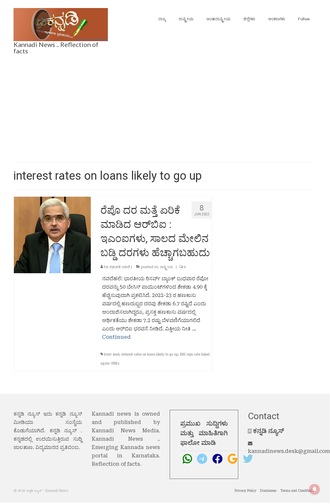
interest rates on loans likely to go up (149, 354)
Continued (116, 337)
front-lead (111, 354)
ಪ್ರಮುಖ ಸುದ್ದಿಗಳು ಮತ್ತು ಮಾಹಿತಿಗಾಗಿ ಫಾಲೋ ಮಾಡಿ (204, 432)
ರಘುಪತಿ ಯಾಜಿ (119, 267)
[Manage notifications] (314, 489)
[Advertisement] (165, 109)
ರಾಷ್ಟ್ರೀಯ (166, 267)
